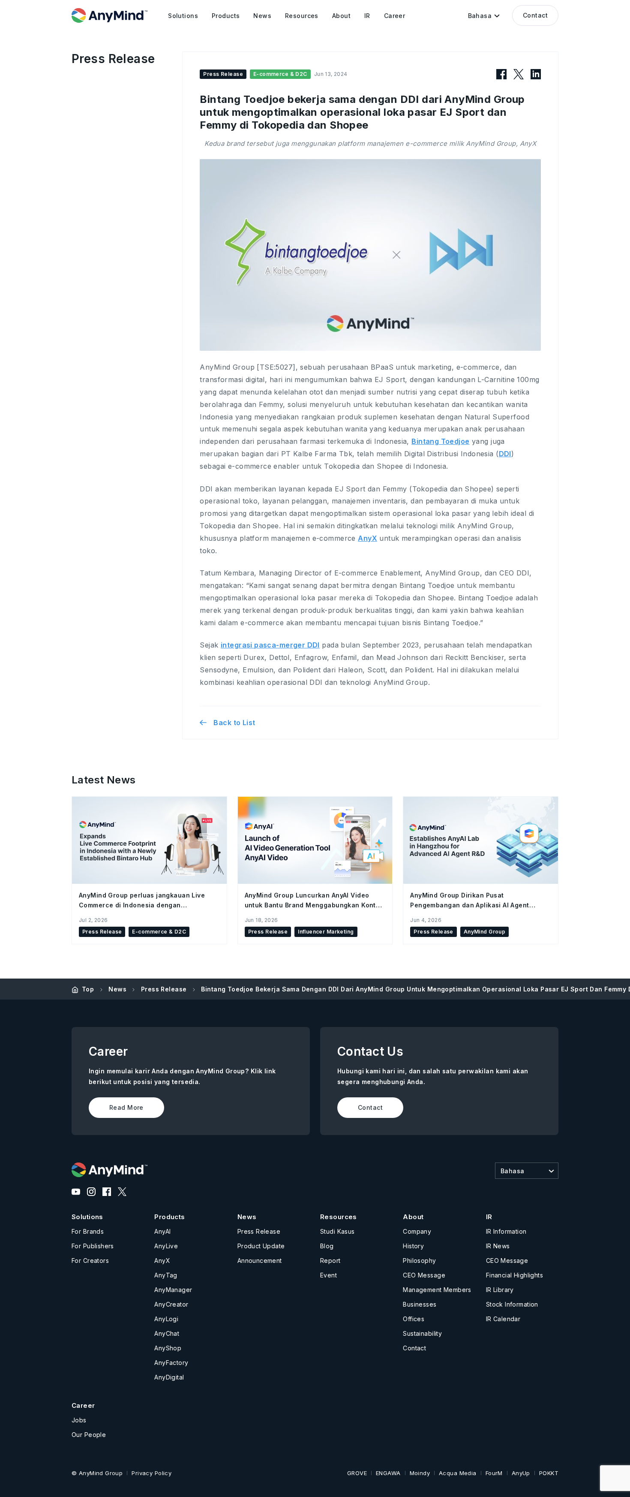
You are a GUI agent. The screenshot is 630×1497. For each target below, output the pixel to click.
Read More (126, 1107)
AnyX (367, 538)
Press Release (163, 989)
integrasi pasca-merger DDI (270, 645)
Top (88, 989)
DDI (505, 453)
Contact (535, 15)
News (117, 989)
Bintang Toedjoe (440, 441)
